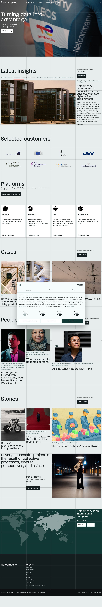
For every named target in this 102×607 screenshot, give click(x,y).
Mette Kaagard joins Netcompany (45, 77)
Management (30, 569)
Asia (90, 524)
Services (28, 582)
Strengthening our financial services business (25, 77)
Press (28, 577)
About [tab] (73, 290)
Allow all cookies (72, 321)
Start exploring (7, 31)
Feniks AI (57, 77)
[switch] (42, 315)
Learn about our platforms (11, 194)
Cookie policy (89, 592)
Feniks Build (70, 77)
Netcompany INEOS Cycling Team (36, 585)
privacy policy (70, 306)
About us (29, 567)
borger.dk (63, 77)
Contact (28, 572)
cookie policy (22, 306)
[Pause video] (98, 54)
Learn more (80, 123)
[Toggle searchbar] (100, 2)
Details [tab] (51, 290)
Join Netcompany (33, 488)
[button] (30, 2)
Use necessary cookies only (29, 321)
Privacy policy (81, 592)
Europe (80, 524)
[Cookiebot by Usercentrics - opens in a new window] (76, 285)
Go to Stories (82, 401)
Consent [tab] (28, 290)
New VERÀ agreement (6, 77)
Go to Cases (82, 254)
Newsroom (81, 75)
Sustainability (30, 580)
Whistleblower (97, 592)
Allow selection (51, 321)
